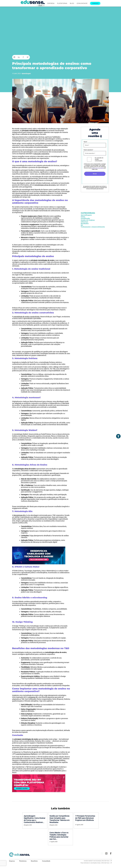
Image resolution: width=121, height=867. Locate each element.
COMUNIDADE (82, 3)
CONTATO (95, 3)
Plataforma (22, 861)
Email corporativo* (88, 149)
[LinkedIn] (19, 57)
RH (82, 225)
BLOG (72, 3)
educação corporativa (41, 154)
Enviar (95, 173)
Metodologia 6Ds (20, 515)
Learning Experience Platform (26, 754)
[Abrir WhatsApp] (116, 862)
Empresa (12, 861)
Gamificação (85, 218)
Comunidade (46, 861)
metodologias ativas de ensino (45, 185)
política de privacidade (97, 168)
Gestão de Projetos (88, 220)
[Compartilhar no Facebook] (23, 57)
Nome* (85, 141)
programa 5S (33, 697)
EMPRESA (50, 3)
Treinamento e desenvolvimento (93, 227)
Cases (83, 217)
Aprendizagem (26, 73)
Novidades (84, 223)
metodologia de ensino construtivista (27, 317)
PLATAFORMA (62, 3)
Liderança (84, 222)
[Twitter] (28, 57)
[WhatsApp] (14, 57)
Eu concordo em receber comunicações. (99, 159)
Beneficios (34, 861)
